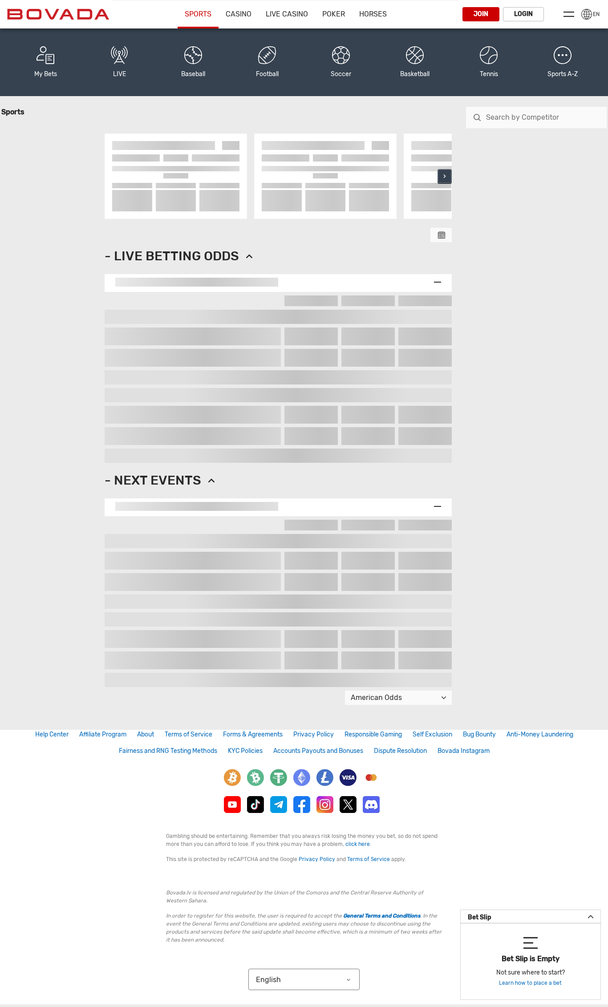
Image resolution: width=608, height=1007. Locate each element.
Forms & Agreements (253, 734)
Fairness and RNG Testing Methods (168, 751)
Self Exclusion (432, 734)
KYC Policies (245, 751)
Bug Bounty (479, 734)
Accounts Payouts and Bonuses (318, 751)
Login (523, 14)
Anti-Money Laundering (540, 734)
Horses (373, 14)
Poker (333, 14)
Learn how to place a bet (530, 983)
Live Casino (287, 14)
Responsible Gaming (373, 734)
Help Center (52, 734)
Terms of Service (188, 734)
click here (357, 844)
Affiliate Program (102, 734)
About (145, 734)
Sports (198, 14)
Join (481, 14)
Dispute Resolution (400, 751)
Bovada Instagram (464, 751)
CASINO (238, 14)
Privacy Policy (313, 734)
